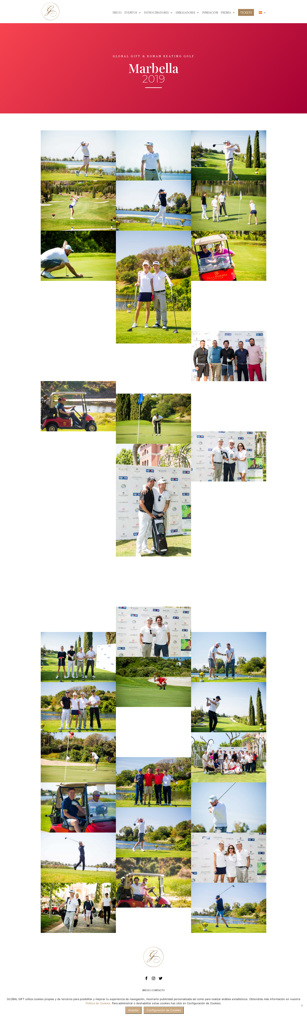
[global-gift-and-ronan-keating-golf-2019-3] (228, 356)
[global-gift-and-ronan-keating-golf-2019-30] (78, 306)
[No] (302, 1005)
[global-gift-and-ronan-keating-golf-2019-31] (228, 507)
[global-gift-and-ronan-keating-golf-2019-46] (78, 206)
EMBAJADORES (185, 12)
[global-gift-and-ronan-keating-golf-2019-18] (78, 757)
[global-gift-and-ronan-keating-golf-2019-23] (153, 832)
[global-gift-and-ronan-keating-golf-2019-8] (228, 155)
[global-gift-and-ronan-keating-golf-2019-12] (78, 356)
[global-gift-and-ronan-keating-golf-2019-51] (153, 500)
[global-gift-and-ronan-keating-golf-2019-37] (153, 287)
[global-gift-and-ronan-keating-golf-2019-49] (228, 557)
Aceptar (133, 1010)
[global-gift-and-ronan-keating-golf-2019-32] (153, 732)
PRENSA (226, 12)
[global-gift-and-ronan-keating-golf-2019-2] (78, 908)
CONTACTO (158, 990)
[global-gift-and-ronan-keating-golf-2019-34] (228, 256)
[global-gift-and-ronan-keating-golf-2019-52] (228, 456)
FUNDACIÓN (210, 12)
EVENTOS (130, 12)
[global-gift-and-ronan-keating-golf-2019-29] (78, 256)
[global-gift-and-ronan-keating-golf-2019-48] (228, 858)
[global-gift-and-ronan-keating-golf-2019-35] (153, 368)
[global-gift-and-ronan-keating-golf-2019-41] (153, 206)
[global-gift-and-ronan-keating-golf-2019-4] (78, 507)
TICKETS (246, 12)
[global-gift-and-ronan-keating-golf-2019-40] (153, 155)
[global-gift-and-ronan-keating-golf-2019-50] (153, 632)
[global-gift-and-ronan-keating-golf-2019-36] (78, 155)
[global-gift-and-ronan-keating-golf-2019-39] (78, 707)
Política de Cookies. (98, 1003)
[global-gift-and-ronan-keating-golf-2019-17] (78, 406)
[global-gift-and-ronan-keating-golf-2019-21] (228, 406)
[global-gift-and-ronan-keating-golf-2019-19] (78, 858)
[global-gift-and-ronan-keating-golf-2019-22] (228, 908)
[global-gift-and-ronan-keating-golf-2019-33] (78, 607)
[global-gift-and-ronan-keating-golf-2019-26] (228, 657)
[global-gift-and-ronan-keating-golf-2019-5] (78, 456)
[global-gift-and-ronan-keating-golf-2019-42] (153, 582)
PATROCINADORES (156, 12)
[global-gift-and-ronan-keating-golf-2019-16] (153, 883)
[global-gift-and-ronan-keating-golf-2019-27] (78, 808)
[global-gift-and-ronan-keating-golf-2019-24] (228, 607)
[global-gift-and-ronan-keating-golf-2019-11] (78, 557)
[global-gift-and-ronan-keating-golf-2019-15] (153, 782)
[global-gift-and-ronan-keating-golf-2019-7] (228, 707)
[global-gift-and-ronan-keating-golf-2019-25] (228, 808)
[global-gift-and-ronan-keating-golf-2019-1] (228, 306)
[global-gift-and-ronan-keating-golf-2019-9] (228, 206)
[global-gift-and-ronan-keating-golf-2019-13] (153, 682)
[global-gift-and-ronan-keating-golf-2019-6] (78, 657)
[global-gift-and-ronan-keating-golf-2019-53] (228, 757)
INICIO (117, 12)
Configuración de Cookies (164, 1010)
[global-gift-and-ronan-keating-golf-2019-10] (153, 419)
